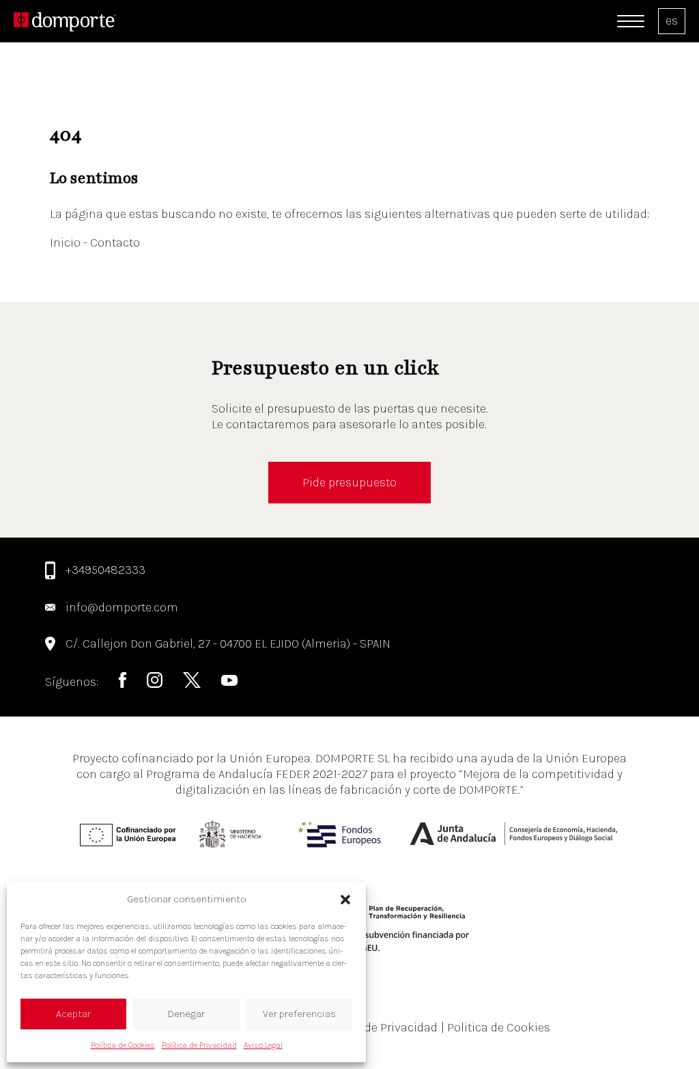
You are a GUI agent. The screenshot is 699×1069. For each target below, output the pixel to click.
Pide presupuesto (349, 482)
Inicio (66, 242)
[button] (345, 899)
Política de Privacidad (199, 1045)
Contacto (115, 242)
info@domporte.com (122, 607)
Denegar (186, 1014)
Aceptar (73, 1014)
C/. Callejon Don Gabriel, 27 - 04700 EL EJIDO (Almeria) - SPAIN (228, 643)
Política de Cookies (123, 1045)
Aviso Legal (263, 1045)
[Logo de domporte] (65, 21)
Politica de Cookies (495, 1027)
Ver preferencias (299, 1014)
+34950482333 (105, 569)
